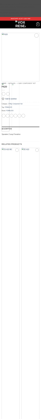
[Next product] (3, 94)
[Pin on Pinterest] (19, 116)
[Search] (34, 24)
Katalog (11, 83)
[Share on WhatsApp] (3, 116)
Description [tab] (7, 129)
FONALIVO (8, 107)
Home (4, 83)
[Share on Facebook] (7, 116)
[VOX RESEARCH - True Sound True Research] (20, 24)
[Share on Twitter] (11, 116)
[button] (3, 24)
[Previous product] (8, 94)
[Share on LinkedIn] (23, 116)
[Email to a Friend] (15, 116)
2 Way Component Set (27, 83)
